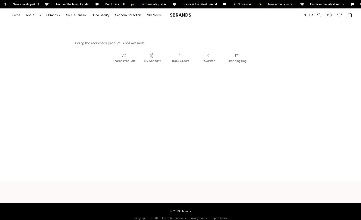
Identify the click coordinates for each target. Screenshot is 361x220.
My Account (152, 61)
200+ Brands (49, 15)
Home (16, 15)
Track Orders (181, 61)
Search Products (124, 61)
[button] (180, 15)
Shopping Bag (237, 61)
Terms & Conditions (174, 218)
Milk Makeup (155, 15)
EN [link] (150, 218)
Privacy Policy (198, 218)
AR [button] (310, 15)
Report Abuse (219, 218)
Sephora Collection (128, 15)
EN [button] (303, 15)
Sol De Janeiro (76, 15)
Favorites (208, 61)
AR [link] (156, 218)
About (30, 15)
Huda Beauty (100, 15)
